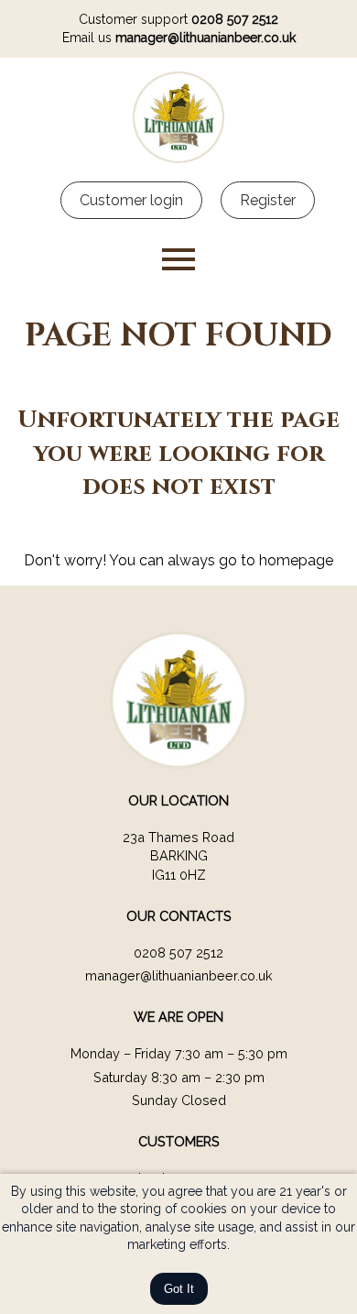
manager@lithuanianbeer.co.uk (205, 37)
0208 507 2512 (234, 19)
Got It (179, 1289)
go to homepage (276, 560)
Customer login (131, 200)
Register (268, 200)
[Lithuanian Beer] (178, 158)
